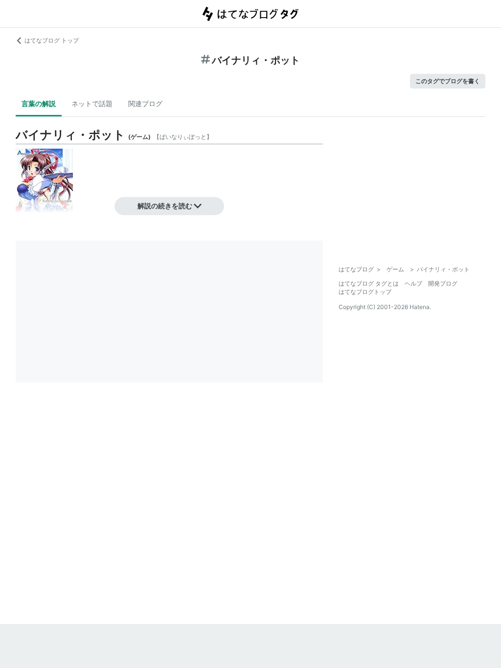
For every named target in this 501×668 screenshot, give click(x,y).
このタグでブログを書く (447, 81)
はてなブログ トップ (51, 40)
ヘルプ (413, 283)
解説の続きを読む (164, 205)
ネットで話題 (92, 103)
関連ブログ (145, 103)
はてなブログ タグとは (369, 283)
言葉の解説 (39, 103)
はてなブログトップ (365, 291)
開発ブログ (442, 283)
